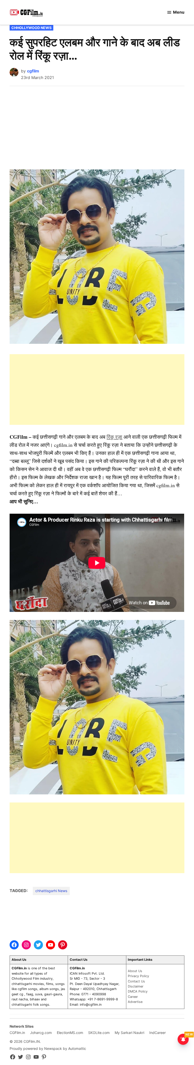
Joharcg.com (41, 1032)
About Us (135, 971)
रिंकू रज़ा (114, 436)
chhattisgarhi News (51, 891)
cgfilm (33, 70)
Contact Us (136, 981)
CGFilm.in (17, 1032)
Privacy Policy (138, 976)
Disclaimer (135, 986)
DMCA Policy (138, 991)
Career (133, 997)
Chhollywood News (31, 27)
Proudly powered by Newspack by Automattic (48, 1048)
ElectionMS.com (70, 1032)
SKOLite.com (99, 1032)
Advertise (135, 1002)
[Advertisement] (97, 124)
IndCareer (157, 1032)
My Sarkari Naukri (129, 1032)
